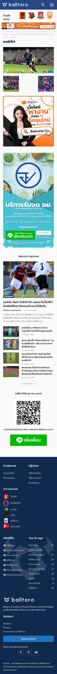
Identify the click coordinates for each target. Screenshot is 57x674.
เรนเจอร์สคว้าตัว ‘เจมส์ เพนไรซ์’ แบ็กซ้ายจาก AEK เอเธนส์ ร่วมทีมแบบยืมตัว (37, 357)
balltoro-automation (12, 310)
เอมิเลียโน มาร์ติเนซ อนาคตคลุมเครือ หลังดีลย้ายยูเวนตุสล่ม (37, 329)
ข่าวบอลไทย (8, 473)
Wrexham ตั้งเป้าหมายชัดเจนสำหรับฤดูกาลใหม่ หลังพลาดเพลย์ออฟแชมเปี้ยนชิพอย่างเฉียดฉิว (37, 371)
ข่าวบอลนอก (8, 296)
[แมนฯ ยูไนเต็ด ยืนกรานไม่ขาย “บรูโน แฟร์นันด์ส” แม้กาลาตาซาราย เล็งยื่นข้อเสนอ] (11, 344)
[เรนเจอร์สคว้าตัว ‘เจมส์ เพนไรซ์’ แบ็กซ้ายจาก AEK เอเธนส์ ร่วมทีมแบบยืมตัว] (11, 358)
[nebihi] (28, 72)
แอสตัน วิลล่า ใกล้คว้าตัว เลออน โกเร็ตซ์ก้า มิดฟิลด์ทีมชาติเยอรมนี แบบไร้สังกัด (28, 304)
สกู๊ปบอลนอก (34, 478)
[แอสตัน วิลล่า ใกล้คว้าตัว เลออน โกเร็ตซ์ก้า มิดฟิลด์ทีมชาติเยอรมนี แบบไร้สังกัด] (28, 279)
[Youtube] (36, 653)
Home (6, 34)
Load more (27, 383)
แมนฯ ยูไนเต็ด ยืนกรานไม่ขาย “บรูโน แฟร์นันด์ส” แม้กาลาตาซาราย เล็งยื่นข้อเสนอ (38, 343)
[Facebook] (21, 653)
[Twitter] (28, 653)
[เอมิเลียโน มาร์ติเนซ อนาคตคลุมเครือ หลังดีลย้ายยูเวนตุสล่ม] (11, 331)
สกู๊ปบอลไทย (34, 473)
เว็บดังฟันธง (34, 483)
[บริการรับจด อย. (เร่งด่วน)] (28, 246)
